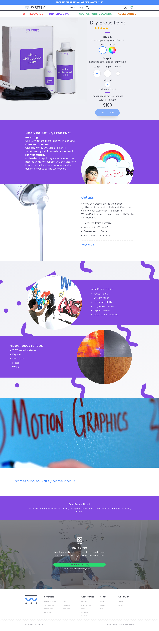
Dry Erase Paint (61, 13)
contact (102, 605)
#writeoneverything (79, 565)
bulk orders (47, 612)
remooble (84, 612)
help (81, 7)
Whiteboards (33, 13)
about (73, 7)
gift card (84, 615)
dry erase (84, 601)
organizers (66, 605)
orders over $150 (92, 2)
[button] (102, 28)
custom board (48, 608)
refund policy (29, 624)
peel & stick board (50, 601)
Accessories (127, 13)
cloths (83, 608)
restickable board (49, 605)
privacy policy (39, 624)
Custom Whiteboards (95, 13)
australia (121, 601)
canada (120, 605)
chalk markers (86, 605)
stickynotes (66, 608)
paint (64, 601)
